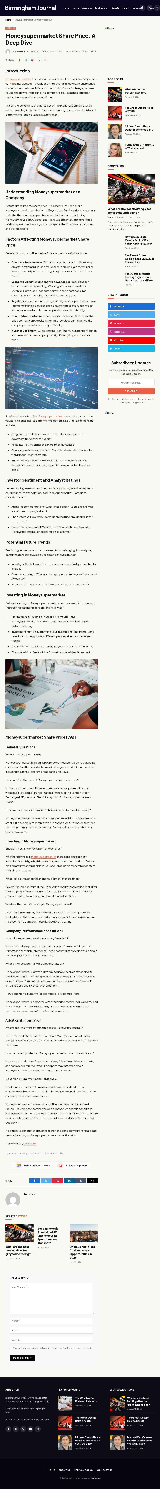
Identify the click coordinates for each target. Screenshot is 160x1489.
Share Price (50, 1153)
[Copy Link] (39, 60)
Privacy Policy (127, 402)
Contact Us (104, 1470)
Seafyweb (95, 1478)
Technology (102, 7)
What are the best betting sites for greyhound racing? (18, 1250)
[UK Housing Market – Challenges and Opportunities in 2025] (84, 1233)
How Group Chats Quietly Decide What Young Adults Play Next (138, 240)
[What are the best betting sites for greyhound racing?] (19, 1233)
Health (126, 7)
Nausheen (20, 51)
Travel (151, 7)
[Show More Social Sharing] (45, 60)
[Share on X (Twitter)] (26, 60)
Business (87, 7)
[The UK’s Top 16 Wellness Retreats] (65, 1403)
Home (66, 7)
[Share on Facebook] (19, 60)
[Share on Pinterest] (32, 60)
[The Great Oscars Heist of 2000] (115, 113)
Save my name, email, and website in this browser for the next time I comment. (52, 1348)
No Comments (73, 51)
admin (113, 217)
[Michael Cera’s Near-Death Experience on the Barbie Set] (115, 131)
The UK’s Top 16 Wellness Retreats (86, 1399)
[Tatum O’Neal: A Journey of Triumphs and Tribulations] (115, 150)
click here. (30, 1143)
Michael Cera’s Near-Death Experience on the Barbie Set (140, 128)
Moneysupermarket (18, 79)
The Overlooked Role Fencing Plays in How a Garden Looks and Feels (139, 277)
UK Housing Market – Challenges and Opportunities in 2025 (83, 1252)
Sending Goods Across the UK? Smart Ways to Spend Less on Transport (48, 1236)
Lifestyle (138, 7)
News (75, 7)
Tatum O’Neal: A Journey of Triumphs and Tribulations (139, 146)
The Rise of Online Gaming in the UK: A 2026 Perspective (139, 258)
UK (61, 1153)
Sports (116, 7)
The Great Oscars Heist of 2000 (139, 109)
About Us (64, 1470)
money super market (30, 1153)
